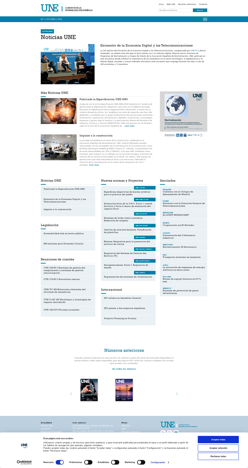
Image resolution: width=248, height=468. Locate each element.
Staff (123, 429)
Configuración (158, 462)
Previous (70, 393)
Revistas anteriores (187, 4)
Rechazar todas (218, 456)
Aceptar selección (218, 448)
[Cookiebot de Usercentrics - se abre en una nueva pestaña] (24, 462)
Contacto (203, 4)
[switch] (88, 462)
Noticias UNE (47, 426)
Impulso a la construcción (96, 136)
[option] (183, 115)
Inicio (161, 4)
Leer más (129, 126)
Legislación (46, 429)
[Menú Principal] (205, 19)
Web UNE (171, 4)
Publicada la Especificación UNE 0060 (104, 99)
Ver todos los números (124, 369)
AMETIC (194, 50)
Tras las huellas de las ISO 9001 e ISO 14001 (93, 431)
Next (177, 393)
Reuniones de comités (51, 432)
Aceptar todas (218, 439)
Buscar (200, 10)
